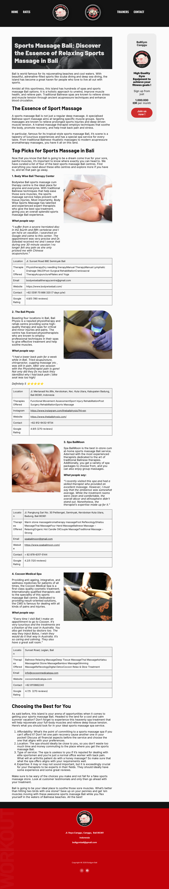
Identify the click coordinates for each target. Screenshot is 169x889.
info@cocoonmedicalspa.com (41, 673)
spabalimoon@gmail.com (39, 538)
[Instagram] (82, 870)
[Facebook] (87, 870)
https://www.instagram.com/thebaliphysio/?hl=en (58, 410)
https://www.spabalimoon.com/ (42, 545)
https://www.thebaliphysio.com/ (48, 416)
